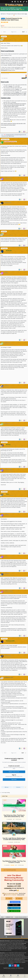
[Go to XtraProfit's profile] (2, 251)
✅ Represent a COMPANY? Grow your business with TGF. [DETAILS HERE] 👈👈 (11, 8)
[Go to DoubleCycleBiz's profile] (2, 641)
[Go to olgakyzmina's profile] (2, 203)
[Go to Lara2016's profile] (2, 574)
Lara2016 (6, 573)
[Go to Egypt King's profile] (2, 343)
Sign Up (20, 898)
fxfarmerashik (8, 469)
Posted (8, 40)
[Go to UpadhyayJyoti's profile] (2, 591)
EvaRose (6, 514)
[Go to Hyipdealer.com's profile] (2, 678)
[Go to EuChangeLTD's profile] (2, 179)
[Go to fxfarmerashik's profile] (2, 470)
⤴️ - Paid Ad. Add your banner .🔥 (14, 936)
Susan (6, 272)
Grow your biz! (20, 894)
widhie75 (6, 385)
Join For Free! (22, 893)
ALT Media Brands (20, 968)
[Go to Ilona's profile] (2, 557)
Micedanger (7, 655)
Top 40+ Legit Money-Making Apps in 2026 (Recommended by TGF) (14, 838)
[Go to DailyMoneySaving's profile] (2, 142)
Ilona (5, 556)
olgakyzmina (7, 202)
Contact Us (15, 969)
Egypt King (7, 342)
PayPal (10, 86)
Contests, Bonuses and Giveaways (15, 27)
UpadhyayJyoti (8, 591)
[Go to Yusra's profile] (2, 495)
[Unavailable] (14, 75)
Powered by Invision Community (14, 972)
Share (7, 787)
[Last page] (26, 32)
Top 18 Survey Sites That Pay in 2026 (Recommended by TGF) (14, 815)
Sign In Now (14, 779)
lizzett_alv (7, 423)
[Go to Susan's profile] (2, 273)
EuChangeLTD (8, 178)
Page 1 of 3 (14, 31)
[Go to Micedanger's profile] (2, 656)
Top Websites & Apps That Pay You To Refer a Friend (14, 861)
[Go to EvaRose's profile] (2, 515)
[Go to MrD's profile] (2, 39)
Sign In (10, 898)
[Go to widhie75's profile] (2, 386)
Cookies (19, 969)
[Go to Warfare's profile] (2, 445)
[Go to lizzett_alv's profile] (2, 424)
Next (23, 31)
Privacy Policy (9, 969)
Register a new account (14, 771)
